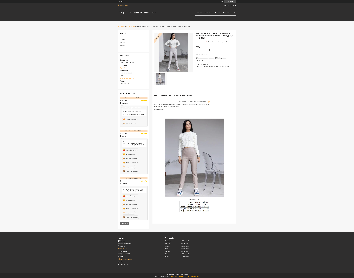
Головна (199, 13)
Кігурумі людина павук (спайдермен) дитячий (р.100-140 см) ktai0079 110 (133, 190)
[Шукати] (233, 12)
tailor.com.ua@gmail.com (127, 78)
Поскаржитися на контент (176, 276)
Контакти (226, 13)
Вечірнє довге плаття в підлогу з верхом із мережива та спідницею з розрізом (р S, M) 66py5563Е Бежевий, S (134, 113)
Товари (207, 13)
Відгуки (122, 45)
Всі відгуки (124, 223)
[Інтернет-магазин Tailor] (125, 13)
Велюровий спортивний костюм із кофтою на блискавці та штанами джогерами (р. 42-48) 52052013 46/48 (133, 143)
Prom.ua (186, 274)
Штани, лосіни (130, 26)
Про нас (217, 13)
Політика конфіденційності (191, 276)
